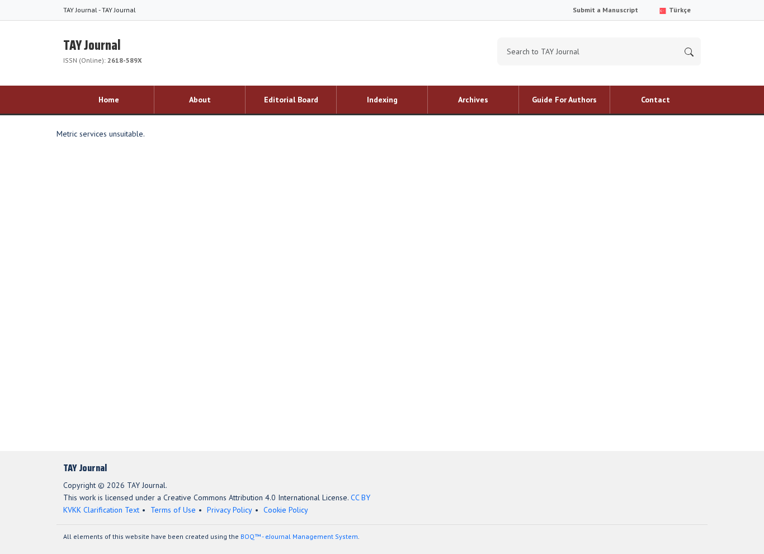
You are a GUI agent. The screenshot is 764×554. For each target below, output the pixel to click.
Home (108, 100)
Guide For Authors (564, 100)
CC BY (360, 497)
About (200, 100)
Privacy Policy (229, 510)
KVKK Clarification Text (101, 510)
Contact (655, 100)
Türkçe (679, 10)
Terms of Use (173, 510)
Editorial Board (291, 100)
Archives (473, 100)
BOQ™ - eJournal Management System (299, 536)
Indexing (382, 100)
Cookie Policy (285, 510)
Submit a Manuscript (605, 10)
